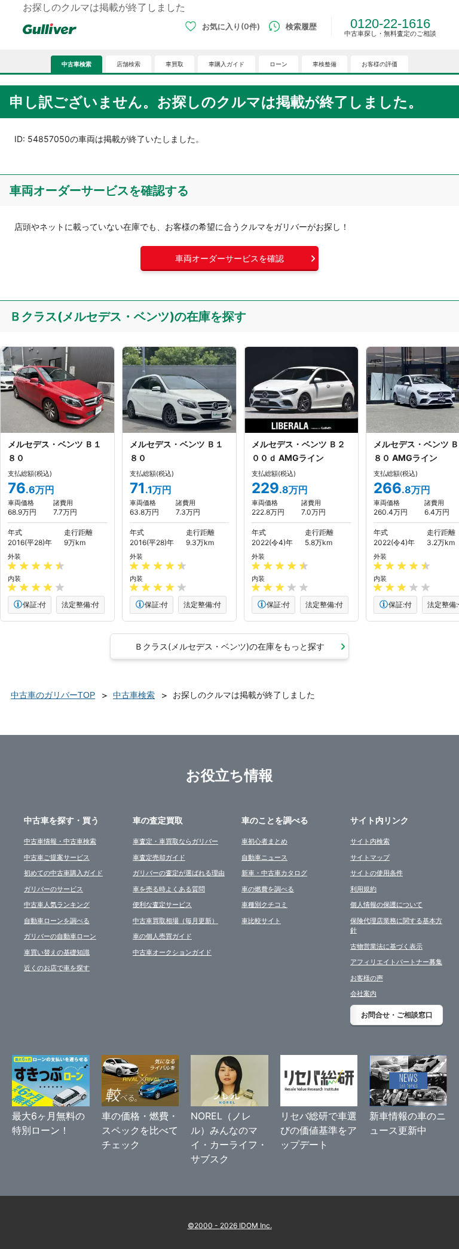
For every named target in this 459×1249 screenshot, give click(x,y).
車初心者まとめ (264, 841)
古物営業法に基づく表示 (386, 946)
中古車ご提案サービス (57, 857)
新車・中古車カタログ (274, 873)
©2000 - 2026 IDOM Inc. (230, 1225)
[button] (229, 258)
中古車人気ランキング (57, 904)
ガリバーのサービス (53, 889)
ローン (278, 64)
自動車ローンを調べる (57, 920)
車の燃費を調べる (267, 889)
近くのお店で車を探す (57, 968)
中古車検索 (76, 64)
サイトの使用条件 (376, 873)
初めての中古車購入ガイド (63, 873)
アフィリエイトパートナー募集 (396, 962)
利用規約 (363, 889)
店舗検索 (128, 64)
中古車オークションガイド (172, 952)
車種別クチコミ (264, 904)
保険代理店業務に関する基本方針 (396, 925)
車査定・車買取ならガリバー (175, 841)
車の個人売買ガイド (162, 936)
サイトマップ (370, 857)
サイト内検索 (370, 841)
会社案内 (363, 993)
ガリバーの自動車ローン (60, 936)
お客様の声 (366, 978)
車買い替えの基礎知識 (57, 952)
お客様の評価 (379, 64)
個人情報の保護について (386, 904)
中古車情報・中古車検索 (60, 841)
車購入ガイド (226, 64)
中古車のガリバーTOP (53, 695)
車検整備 (324, 64)
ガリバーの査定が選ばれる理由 (179, 873)
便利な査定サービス (162, 904)
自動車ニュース (264, 857)
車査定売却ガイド (159, 857)
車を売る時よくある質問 (169, 889)
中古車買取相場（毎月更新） (175, 920)
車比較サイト (261, 920)
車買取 (174, 64)
